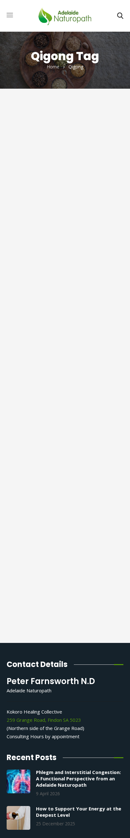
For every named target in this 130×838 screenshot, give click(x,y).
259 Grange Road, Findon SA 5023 (44, 720)
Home (53, 67)
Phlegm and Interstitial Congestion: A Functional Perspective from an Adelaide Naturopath (78, 778)
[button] (120, 16)
